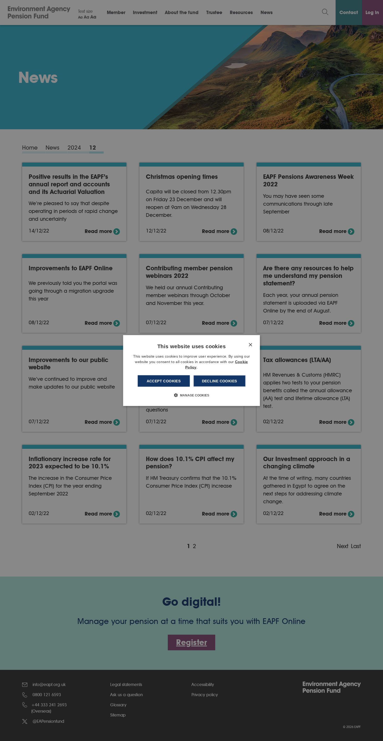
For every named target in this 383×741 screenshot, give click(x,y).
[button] (191, 395)
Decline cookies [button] (219, 381)
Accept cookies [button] (164, 381)
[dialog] (191, 370)
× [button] (250, 345)
